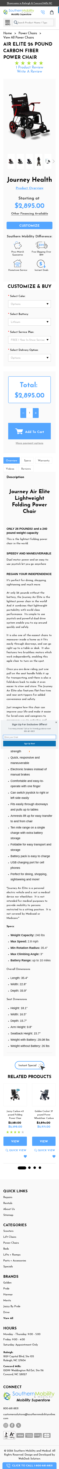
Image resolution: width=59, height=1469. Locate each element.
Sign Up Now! (29, 743)
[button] (29, 724)
